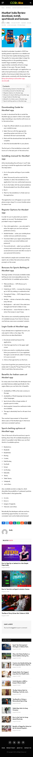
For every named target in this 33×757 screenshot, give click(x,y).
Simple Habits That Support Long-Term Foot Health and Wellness (21, 673)
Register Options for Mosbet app (13, 93)
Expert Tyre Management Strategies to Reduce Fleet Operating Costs (20, 646)
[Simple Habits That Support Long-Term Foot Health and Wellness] (6, 674)
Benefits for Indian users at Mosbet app (15, 99)
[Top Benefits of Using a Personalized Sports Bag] (6, 701)
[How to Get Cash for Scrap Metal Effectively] (6, 719)
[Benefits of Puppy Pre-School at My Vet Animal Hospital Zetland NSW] (6, 728)
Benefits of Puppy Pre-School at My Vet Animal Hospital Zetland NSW (22, 728)
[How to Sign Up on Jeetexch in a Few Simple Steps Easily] (16, 553)
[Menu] (3, 3)
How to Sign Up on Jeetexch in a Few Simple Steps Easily (15, 564)
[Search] (30, 3)
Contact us (27, 748)
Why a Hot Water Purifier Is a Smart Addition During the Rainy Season (21, 655)
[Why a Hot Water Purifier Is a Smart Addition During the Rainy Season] (6, 656)
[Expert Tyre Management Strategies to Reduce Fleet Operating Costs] (6, 647)
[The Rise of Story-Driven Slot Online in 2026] (16, 603)
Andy (8, 23)
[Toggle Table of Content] (27, 86)
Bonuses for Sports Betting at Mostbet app (16, 95)
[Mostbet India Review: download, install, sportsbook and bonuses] (16, 37)
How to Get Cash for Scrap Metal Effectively (20, 718)
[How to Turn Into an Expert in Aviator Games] (16, 578)
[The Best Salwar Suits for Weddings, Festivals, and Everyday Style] (6, 692)
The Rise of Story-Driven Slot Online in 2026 (15, 613)
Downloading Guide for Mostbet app (14, 89)
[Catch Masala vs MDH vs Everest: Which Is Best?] (6, 683)
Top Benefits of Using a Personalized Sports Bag (20, 700)
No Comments (12, 25)
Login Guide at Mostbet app (12, 97)
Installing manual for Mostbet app (14, 91)
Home (3, 7)
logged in (13, 628)
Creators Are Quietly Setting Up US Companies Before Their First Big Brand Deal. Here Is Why (22, 664)
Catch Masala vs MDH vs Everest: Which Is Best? (20, 682)
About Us (20, 748)
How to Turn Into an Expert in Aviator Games (15, 589)
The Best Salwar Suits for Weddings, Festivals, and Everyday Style (20, 692)
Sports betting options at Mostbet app (15, 101)
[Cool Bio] (16, 2)
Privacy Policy (11, 748)
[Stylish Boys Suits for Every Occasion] (6, 710)
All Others (8, 7)
